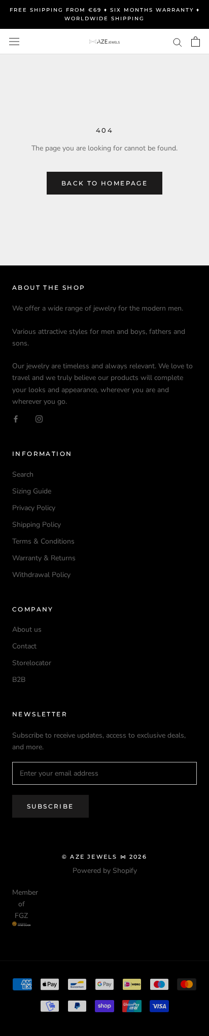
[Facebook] (15, 419)
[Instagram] (39, 419)
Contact (24, 646)
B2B (18, 679)
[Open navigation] (14, 42)
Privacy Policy (33, 508)
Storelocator (31, 663)
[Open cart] (195, 41)
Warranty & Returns (44, 558)
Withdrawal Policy (41, 575)
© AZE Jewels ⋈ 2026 (104, 856)
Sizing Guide (31, 491)
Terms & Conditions (43, 541)
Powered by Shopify (105, 870)
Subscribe (50, 806)
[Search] (177, 41)
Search (22, 474)
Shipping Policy (36, 524)
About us (27, 629)
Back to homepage (104, 183)
